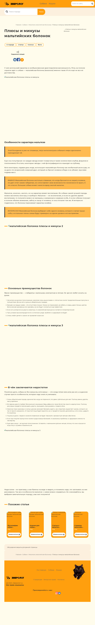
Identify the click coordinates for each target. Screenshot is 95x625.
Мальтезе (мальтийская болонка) (40, 25)
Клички (31, 45)
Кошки (52, 4)
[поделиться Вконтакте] (15, 59)
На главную (41, 570)
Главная (18, 25)
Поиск (41, 11)
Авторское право (50, 579)
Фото (40, 45)
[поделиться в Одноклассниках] (22, 60)
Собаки (43, 4)
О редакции (37, 579)
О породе (10, 45)
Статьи (21, 45)
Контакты (61, 579)
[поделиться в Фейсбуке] (18, 59)
